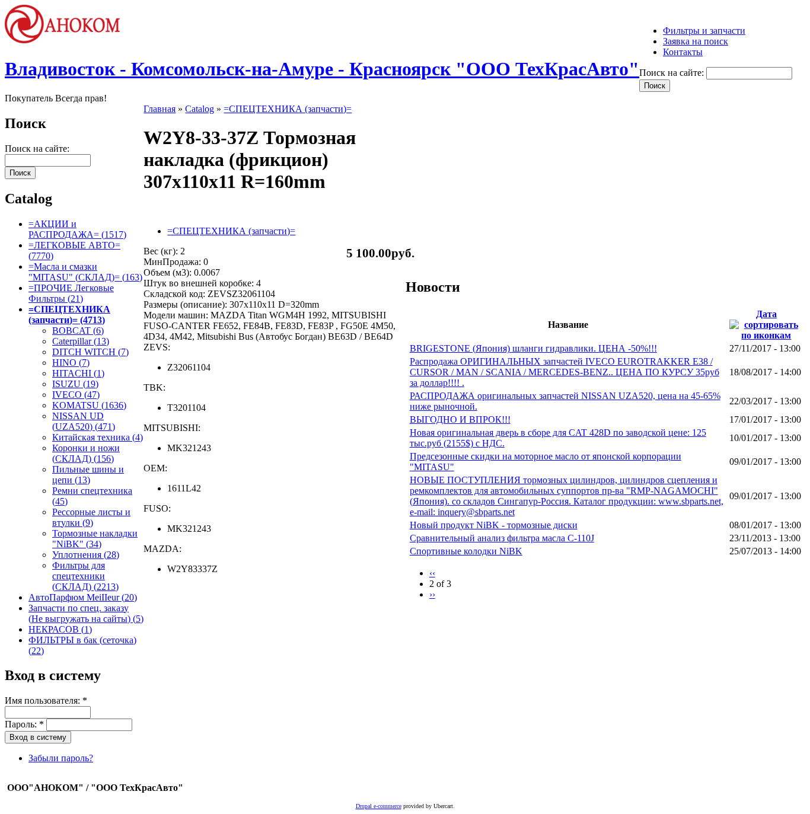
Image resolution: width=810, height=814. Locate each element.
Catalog (199, 109)
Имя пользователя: (46, 700)
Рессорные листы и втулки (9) (91, 517)
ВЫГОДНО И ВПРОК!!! (460, 419)
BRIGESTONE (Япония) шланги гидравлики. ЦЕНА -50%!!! (533, 348)
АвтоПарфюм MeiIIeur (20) (82, 597)
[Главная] (67, 40)
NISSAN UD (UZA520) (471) (83, 421)
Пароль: (24, 724)
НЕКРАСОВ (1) (60, 629)
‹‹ (432, 573)
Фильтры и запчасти (704, 30)
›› (432, 594)
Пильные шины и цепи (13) (88, 474)
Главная (159, 109)
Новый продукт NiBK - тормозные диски (494, 525)
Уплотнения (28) (85, 555)
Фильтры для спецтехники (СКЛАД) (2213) (85, 576)
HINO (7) (71, 362)
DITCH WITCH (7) (90, 352)
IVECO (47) (76, 395)
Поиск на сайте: (672, 73)
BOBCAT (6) (78, 330)
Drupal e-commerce (378, 806)
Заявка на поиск (695, 41)
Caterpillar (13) (80, 341)
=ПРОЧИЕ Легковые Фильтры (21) (71, 293)
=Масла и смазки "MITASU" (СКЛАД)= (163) (85, 271)
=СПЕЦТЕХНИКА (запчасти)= (288, 109)
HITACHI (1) (78, 373)
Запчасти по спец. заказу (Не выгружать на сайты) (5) (85, 613)
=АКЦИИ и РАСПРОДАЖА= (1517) (77, 229)
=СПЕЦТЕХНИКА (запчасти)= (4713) (69, 314)
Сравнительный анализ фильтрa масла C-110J (502, 538)
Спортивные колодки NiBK (466, 551)
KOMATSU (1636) (89, 405)
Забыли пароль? (60, 758)
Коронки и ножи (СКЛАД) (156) (86, 453)
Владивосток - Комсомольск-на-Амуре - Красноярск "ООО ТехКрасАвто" (322, 68)
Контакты (683, 52)
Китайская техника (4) (97, 437)
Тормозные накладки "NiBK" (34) (95, 538)
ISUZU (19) (75, 384)
